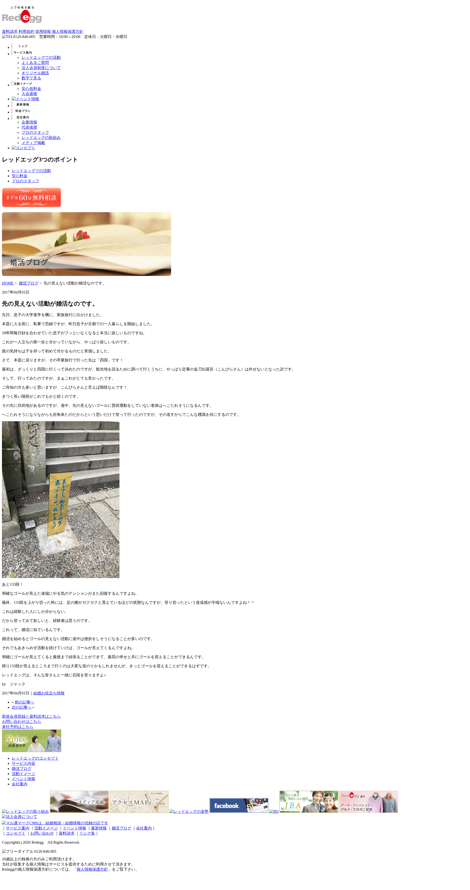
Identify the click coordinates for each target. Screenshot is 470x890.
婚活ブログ (28, 283)
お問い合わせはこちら (21, 721)
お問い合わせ (42, 833)
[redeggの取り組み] (25, 811)
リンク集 (87, 833)
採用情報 (43, 31)
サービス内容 (23, 763)
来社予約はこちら (17, 727)
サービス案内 (17, 828)
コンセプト (15, 833)
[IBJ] (274, 811)
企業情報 (29, 122)
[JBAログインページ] (309, 811)
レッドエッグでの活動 (41, 57)
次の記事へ (21, 707)
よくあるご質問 (35, 63)
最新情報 (99, 828)
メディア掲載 (33, 143)
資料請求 (10, 31)
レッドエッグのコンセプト (35, 758)
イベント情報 (23, 779)
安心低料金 (31, 89)
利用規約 (26, 31)
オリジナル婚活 (35, 73)
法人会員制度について (41, 68)
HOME (8, 283)
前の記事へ (24, 702)
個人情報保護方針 (67, 31)
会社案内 (19, 784)
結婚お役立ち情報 (49, 693)
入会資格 (29, 94)
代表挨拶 (29, 127)
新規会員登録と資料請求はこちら (31, 716)
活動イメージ (23, 774)
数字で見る (31, 78)
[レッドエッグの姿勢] (189, 811)
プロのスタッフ (35, 132)
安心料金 (19, 176)
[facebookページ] (239, 811)
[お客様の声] (31, 751)
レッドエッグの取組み (41, 138)
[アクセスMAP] (139, 811)
